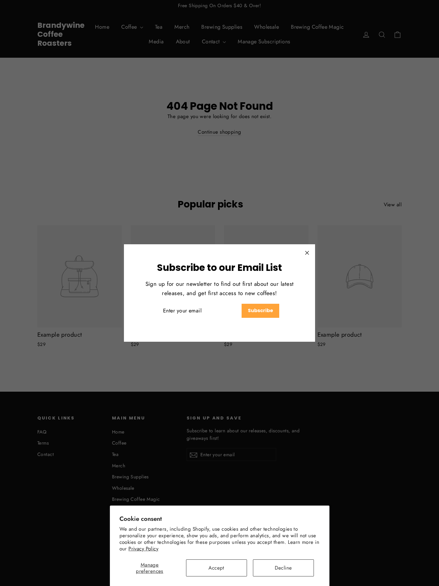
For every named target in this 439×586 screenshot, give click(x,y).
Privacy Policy (143, 548)
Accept (216, 567)
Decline (283, 567)
